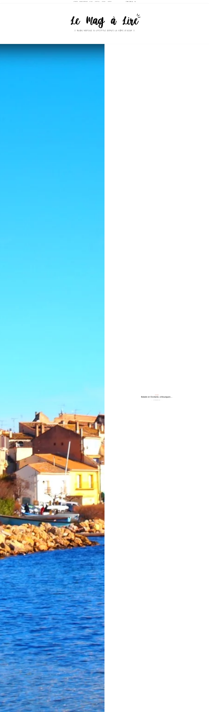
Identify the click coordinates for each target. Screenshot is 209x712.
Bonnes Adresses (83, 1)
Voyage (103, 1)
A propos (75, 1)
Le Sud (90, 1)
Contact (110, 1)
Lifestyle (97, 1)
